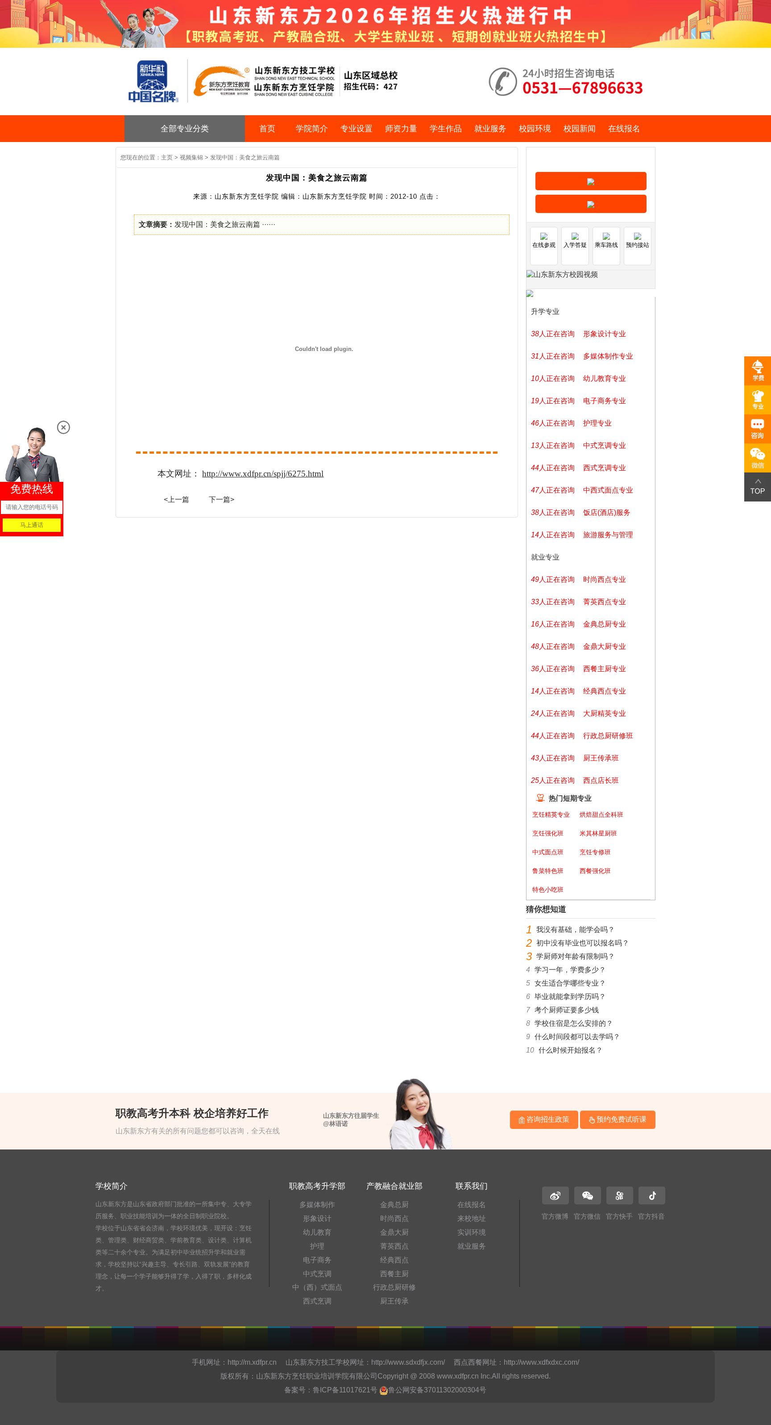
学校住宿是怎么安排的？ (574, 1023)
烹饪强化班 (548, 833)
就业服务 (490, 128)
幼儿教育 (317, 1232)
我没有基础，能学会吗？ (575, 929)
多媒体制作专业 (608, 356)
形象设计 (317, 1218)
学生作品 (446, 128)
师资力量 (401, 128)
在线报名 (624, 128)
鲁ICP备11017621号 (345, 1390)
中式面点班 (548, 852)
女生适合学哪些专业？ (570, 983)
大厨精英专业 (604, 713)
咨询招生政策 (547, 1119)
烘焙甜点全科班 (601, 814)
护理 (317, 1246)
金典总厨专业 (604, 624)
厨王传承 (394, 1301)
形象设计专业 (604, 334)
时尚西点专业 (604, 579)
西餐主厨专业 (604, 669)
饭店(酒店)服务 (606, 512)
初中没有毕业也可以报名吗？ (582, 943)
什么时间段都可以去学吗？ (577, 1037)
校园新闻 (580, 128)
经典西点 (394, 1260)
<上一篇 (176, 499)
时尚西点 (394, 1218)
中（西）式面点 (317, 1287)
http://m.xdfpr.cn (252, 1362)
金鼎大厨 (394, 1232)
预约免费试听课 (621, 1119)
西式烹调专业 (604, 468)
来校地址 (471, 1218)
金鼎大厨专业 (604, 646)
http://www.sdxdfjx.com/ (408, 1362)
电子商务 (317, 1260)
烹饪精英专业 (551, 814)
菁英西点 (394, 1246)
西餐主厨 (394, 1274)
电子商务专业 (604, 401)
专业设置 (356, 128)
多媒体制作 (317, 1204)
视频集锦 (191, 157)
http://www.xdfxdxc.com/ (541, 1362)
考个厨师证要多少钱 (567, 1010)
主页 (167, 157)
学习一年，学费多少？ (570, 970)
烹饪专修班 (595, 852)
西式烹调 (317, 1301)
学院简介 (312, 128)
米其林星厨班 (598, 833)
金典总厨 (394, 1204)
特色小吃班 (548, 889)
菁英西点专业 (604, 602)
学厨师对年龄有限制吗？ (575, 956)
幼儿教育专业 (604, 378)
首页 (267, 128)
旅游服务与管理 (608, 535)
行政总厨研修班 (608, 736)
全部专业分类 (185, 128)
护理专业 (597, 423)
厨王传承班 (601, 758)
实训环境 (471, 1232)
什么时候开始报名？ (571, 1050)
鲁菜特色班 (548, 870)
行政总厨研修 (394, 1287)
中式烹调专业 (604, 445)
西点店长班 (601, 780)
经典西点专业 (604, 691)
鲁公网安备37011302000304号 (437, 1390)
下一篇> (221, 499)
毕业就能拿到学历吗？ (570, 996)
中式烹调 (317, 1274)
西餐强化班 (595, 870)
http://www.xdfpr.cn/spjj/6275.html (262, 473)
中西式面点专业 (608, 490)
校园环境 (535, 128)
